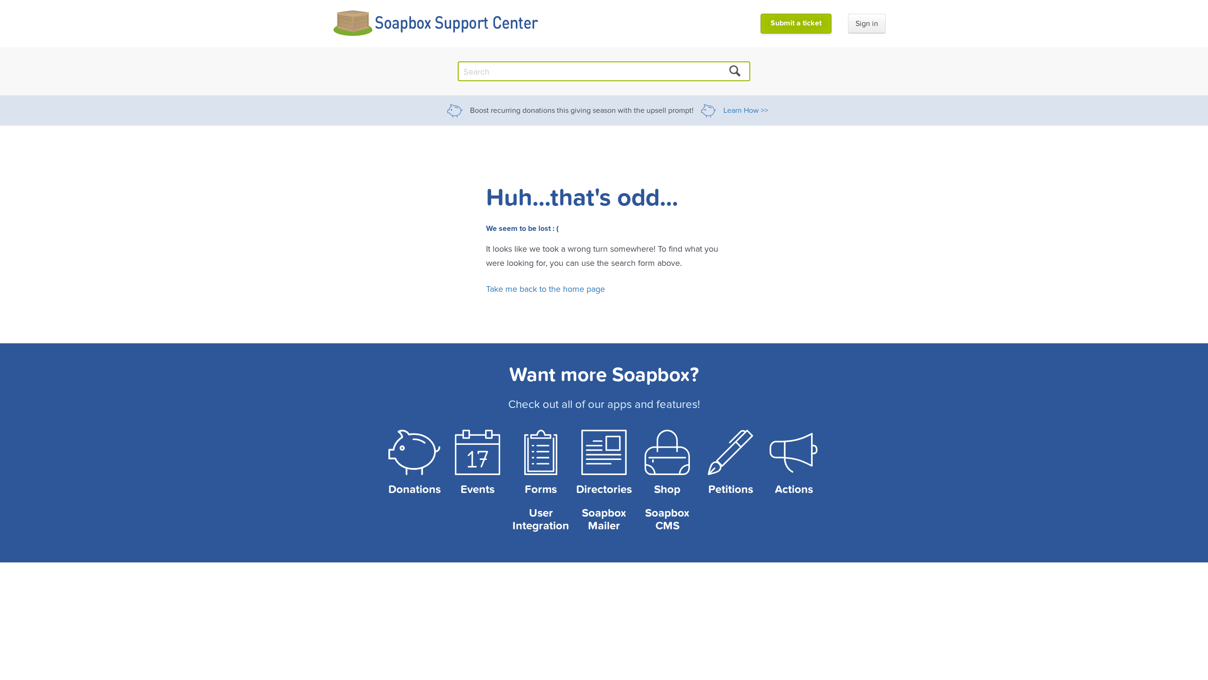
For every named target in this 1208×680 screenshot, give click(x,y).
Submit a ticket (796, 23)
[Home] (436, 23)
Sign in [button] (867, 23)
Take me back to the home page (545, 289)
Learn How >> (745, 110)
